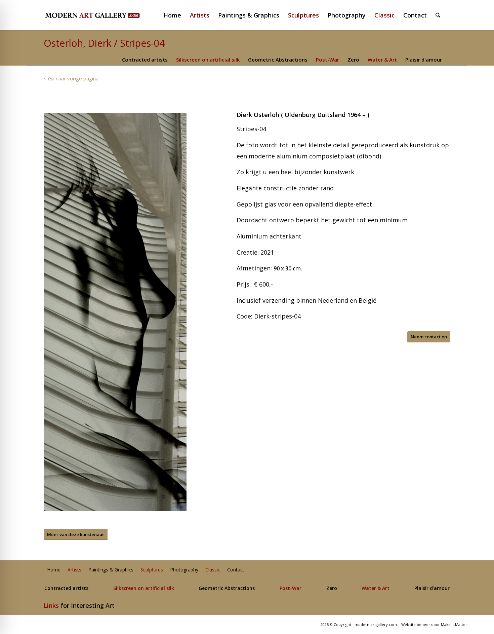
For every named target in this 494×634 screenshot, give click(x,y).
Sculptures (151, 570)
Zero (353, 59)
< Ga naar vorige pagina (71, 78)
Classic (212, 570)
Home (53, 570)
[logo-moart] (110, 15)
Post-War (327, 59)
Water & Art (382, 59)
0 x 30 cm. (289, 268)
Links (51, 605)
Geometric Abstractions (277, 59)
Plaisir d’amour (432, 588)
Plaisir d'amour (423, 59)
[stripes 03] (115, 312)
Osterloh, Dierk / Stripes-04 (104, 42)
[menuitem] (175, 15)
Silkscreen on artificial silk (208, 59)
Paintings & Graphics (110, 570)
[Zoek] (438, 15)
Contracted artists (145, 59)
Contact (235, 570)
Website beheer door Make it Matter (434, 624)
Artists (74, 570)
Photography (184, 570)
